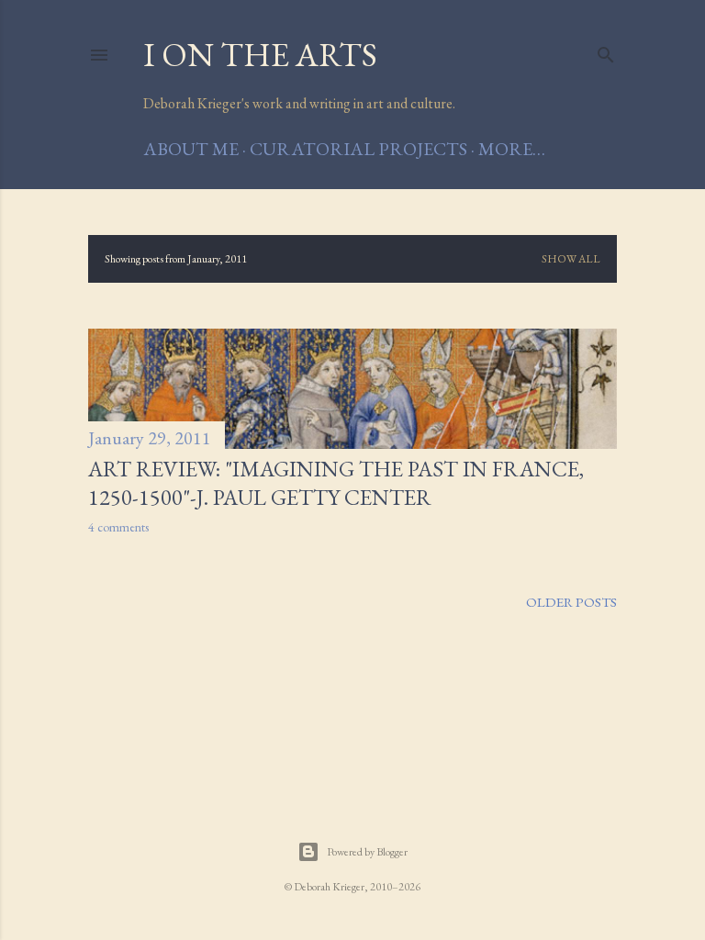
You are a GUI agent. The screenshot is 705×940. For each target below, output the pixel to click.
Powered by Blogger (367, 852)
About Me (191, 149)
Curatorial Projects (358, 149)
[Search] (606, 51)
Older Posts (571, 601)
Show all (571, 259)
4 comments (118, 527)
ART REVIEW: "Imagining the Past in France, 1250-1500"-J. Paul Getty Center (336, 482)
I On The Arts (260, 54)
